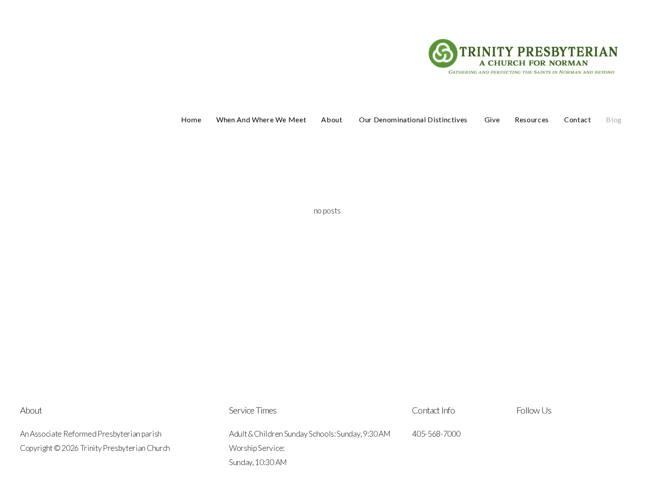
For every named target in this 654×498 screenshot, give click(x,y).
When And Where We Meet (261, 119)
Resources (532, 119)
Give (492, 119)
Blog (614, 119)
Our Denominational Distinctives (414, 119)
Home (191, 119)
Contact (577, 119)
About (332, 119)
